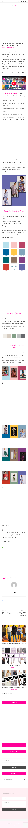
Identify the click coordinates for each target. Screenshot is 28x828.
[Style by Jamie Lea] (14, 6)
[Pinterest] (12, 578)
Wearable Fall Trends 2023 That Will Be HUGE (14, 687)
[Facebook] (7, 578)
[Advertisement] (14, 24)
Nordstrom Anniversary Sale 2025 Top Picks (14, 643)
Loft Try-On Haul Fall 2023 (14, 665)
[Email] (15, 578)
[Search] (25, 1)
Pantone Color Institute (12, 93)
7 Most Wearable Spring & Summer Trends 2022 (22, 614)
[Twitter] (10, 578)
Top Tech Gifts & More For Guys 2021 (7, 613)
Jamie (4, 47)
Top (14, 825)
